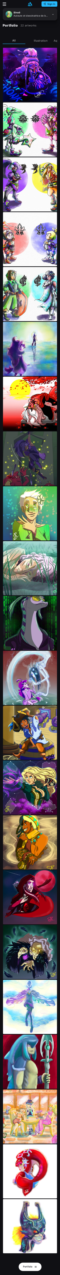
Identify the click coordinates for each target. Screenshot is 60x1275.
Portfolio (28, 1266)
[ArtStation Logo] (30, 4)
